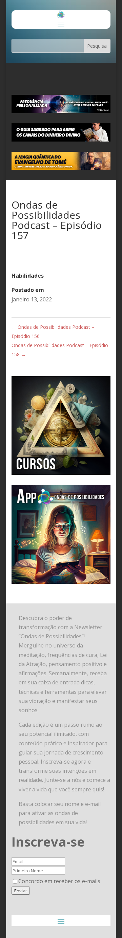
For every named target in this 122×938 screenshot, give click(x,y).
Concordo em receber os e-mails (59, 881)
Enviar (20, 891)
